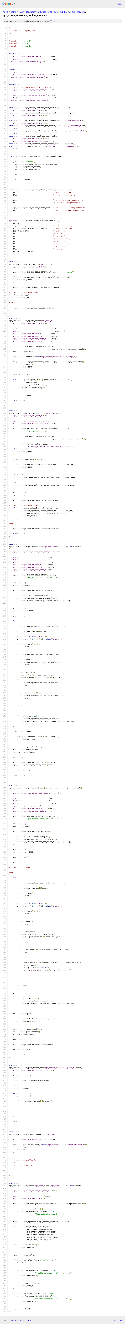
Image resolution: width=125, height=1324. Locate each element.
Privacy (21, 1320)
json (121, 1320)
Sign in (120, 4)
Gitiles (14, 1320)
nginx (5, 11)
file (53, 21)
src (73, 11)
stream (81, 11)
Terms (28, 1320)
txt (114, 1320)
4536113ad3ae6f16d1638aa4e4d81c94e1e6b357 (42, 11)
